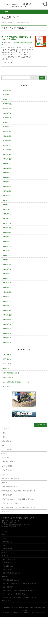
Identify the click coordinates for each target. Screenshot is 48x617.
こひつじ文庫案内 (6, 449)
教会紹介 (4, 433)
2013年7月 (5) (7, 333)
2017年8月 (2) (7, 200)
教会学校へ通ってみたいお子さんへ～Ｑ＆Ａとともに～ (18, 507)
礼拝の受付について (7, 470)
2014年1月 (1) (7, 306)
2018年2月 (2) (7, 186)
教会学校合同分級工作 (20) (11, 373)
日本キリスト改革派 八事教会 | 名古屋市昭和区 (25, 608)
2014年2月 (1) (7, 301)
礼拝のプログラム (6, 474)
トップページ (5, 429)
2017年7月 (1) (7, 205)
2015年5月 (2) (7, 283)
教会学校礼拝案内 (6, 495)
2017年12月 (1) (7, 191)
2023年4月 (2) (7, 117)
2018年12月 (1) (7, 168)
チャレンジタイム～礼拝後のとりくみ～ (13, 503)
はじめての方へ (6, 458)
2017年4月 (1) (7, 214)
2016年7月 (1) (7, 241)
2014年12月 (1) (7, 292)
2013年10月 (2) (7, 319)
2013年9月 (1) (7, 324)
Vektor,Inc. (34, 612)
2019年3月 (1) (7, 163)
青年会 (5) (6, 368)
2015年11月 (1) (7, 264)
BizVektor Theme (24, 612)
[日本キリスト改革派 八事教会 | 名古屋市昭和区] (18, 5)
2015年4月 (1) (7, 287)
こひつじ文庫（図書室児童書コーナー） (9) (16, 382)
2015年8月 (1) (7, 273)
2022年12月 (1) (7, 131)
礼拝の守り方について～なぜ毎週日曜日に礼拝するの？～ (18, 499)
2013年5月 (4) (7, 342)
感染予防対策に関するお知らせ (10, 478)
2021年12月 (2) (7, 150)
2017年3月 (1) (7, 218)
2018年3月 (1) (7, 182)
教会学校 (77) (7, 359)
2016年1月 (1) (7, 260)
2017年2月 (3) (7, 223)
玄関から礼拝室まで (7, 466)
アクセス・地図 (6, 511)
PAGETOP (41, 425)
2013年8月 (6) (7, 328)
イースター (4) (7, 354)
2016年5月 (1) (7, 251)
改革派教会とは (6, 441)
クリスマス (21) (7, 387)
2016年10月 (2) (7, 232)
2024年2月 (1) (7, 99)
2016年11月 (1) (7, 228)
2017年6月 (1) (7, 209)
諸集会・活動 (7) (8, 377)
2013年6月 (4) (7, 338)
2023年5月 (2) (7, 113)
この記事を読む (5, 62)
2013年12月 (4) (7, 310)
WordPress (14, 612)
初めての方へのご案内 (8, 462)
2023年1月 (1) (7, 127)
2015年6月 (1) (7, 278)
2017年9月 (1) (7, 195)
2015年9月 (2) (7, 269)
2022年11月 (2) (7, 136)
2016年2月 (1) (7, 255)
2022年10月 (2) (7, 140)
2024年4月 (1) (7, 95)
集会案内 (4, 453)
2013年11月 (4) (7, 315)
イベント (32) (7, 364)
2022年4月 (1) (7, 145)
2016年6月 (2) (7, 246)
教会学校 (16, 42)
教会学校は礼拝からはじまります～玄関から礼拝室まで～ (18, 491)
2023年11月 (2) (7, 108)
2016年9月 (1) (7, 237)
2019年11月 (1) (7, 159)
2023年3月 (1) (7, 122)
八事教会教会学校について (9, 486)
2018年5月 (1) (7, 172)
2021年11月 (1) (7, 154)
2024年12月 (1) (7, 90)
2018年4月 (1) (7, 177)
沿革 (2, 445)
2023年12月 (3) (7, 104)
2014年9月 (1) (7, 296)
